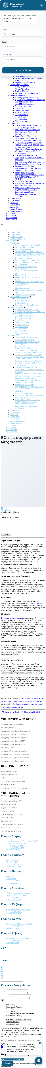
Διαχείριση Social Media (9, 808)
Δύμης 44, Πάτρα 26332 (11, 877)
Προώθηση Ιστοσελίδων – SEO (27, 98)
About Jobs (10, 1009)
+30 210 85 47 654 (17, 848)
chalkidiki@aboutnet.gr (14, 899)
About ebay (15, 207)
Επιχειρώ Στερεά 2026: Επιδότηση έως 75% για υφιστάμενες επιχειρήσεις (29, 163)
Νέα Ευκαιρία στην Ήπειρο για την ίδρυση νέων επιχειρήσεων (28, 126)
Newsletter (14, 1032)
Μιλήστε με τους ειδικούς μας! (12, 1059)
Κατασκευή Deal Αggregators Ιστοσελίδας (15, 758)
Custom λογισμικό (17, 1028)
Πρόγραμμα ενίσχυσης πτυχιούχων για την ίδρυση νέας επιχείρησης (29, 184)
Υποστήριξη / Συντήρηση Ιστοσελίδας (14, 734)
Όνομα (3, 990)
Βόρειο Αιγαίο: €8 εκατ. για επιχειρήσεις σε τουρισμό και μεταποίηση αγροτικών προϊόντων (28, 138)
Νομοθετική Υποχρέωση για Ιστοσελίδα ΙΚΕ (26, 267)
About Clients (11, 215)
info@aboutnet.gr (12, 850)
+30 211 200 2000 (16, 845)
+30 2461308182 (16, 912)
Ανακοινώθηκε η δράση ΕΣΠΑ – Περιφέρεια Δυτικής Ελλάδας (27, 189)
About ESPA (15, 123)
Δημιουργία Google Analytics (11, 828)
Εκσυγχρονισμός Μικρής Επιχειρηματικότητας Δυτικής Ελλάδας (29, 174)
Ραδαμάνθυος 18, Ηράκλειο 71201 (19, 924)
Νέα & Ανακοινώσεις (14, 1015)
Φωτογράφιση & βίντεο (34, 1028)
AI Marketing (15, 200)
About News (15, 234)
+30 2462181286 (16, 864)
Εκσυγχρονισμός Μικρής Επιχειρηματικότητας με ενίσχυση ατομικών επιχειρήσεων (28, 168)
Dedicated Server (21, 91)
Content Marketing (22, 110)
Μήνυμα (4, 998)
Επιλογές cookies (12, 1024)
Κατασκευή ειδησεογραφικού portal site (14, 751)
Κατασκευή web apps (8, 784)
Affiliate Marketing (22, 113)
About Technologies (17, 239)
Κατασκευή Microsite (23, 249)
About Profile (15, 232)
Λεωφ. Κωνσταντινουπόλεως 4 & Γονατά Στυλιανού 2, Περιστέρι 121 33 (21, 842)
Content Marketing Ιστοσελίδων (12, 814)
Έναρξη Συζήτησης (23, 70)
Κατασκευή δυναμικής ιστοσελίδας (13, 724)
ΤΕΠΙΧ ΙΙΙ (19, 179)
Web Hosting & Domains (19, 85)
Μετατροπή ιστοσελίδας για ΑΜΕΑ (13, 741)
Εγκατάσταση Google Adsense (11, 831)
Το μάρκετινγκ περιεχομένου (12, 618)
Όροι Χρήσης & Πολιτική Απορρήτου (20, 1013)
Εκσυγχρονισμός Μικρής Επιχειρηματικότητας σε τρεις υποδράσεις (26, 194)
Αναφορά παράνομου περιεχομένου (19, 1020)
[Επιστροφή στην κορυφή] (1, 1049)
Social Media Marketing (24, 102)
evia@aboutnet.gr (12, 943)
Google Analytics (21, 115)
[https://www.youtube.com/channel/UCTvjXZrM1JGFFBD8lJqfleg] (2, 971)
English (22, 1032)
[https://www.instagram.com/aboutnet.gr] (2, 974)
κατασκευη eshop (37, 603)
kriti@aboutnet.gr (12, 928)
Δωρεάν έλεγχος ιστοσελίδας (28, 1030)
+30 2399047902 (16, 897)
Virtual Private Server (23, 89)
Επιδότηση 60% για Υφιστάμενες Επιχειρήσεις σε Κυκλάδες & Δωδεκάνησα (27, 132)
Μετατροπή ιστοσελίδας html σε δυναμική (15, 731)
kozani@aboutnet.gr (13, 914)
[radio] (25, 521)
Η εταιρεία (5, 1028)
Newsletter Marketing (23, 106)
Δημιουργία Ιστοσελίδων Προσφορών (29, 281)
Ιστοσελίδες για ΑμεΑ (23, 258)
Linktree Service (21, 275)
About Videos (11, 1011)
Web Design (15, 243)
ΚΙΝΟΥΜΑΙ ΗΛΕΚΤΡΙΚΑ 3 (26, 177)
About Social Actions (14, 1007)
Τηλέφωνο (5, 995)
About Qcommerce (17, 209)
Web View (14, 203)
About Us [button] (9, 230)
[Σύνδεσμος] (2, 508)
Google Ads (19, 108)
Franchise (5, 1032)
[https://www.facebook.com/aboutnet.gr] (1, 967)
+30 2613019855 (16, 881)
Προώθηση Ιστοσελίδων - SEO (11, 801)
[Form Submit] (2, 1000)
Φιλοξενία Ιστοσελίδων (24, 87)
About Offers (11, 213)
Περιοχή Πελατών (12, 1022)
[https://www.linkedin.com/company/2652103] (2, 976)
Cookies (8, 1063)
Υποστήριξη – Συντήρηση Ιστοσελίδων (30, 254)
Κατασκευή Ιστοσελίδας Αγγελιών (12, 761)
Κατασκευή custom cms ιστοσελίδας (13, 744)
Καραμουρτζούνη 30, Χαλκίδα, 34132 (20, 938)
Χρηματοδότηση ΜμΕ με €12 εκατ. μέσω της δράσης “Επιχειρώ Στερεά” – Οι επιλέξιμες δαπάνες (29, 145)
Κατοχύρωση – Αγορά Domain (26, 93)
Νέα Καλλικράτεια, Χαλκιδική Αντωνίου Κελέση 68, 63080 (17, 894)
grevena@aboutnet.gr (14, 866)
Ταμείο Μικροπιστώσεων (24, 181)
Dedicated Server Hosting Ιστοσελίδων (14, 778)
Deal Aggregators (21, 284)
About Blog (5, 510)
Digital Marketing (17, 95)
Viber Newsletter (21, 121)
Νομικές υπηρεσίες (9, 1030)
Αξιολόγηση (6, 534)
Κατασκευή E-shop (7, 748)
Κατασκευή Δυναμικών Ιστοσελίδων (29, 245)
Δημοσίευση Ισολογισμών (25, 83)
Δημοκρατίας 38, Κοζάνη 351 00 (18, 909)
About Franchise (16, 236)
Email (3, 993)
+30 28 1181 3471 (16, 926)
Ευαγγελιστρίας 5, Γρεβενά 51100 (12, 861)
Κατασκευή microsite (8, 728)
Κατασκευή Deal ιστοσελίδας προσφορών (15, 754)
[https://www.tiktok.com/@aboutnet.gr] (2, 978)
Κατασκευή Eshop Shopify (25, 247)
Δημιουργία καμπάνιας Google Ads (12, 824)
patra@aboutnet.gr (12, 883)
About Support (11, 218)
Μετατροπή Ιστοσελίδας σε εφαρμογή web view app (18, 788)
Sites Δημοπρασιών (22, 288)
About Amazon (16, 211)
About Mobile (15, 198)
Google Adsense (21, 117)
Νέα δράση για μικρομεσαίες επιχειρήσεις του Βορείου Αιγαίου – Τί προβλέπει (29, 157)
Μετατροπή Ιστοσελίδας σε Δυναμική (29, 251)
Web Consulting (21, 119)
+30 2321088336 (16, 940)
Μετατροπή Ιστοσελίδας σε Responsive (14, 738)
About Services (11, 241)
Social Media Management (25, 104)
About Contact (11, 220)
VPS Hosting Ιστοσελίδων (10, 774)
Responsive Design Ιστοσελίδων (27, 256)
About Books (15, 205)
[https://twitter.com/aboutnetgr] (2, 969)
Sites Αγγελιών (20, 286)
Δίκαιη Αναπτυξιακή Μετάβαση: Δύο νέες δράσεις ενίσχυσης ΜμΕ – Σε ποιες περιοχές (29, 151)
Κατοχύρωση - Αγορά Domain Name (13, 781)
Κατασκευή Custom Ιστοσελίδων (27, 260)
